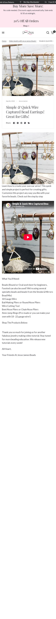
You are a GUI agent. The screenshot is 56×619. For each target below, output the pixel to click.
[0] (52, 32)
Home (4, 41)
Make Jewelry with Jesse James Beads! (22, 41)
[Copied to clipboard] (28, 123)
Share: (8, 123)
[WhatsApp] (25, 123)
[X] (17, 123)
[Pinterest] (21, 123)
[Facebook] (14, 123)
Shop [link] (25, 26)
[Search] (48, 32)
